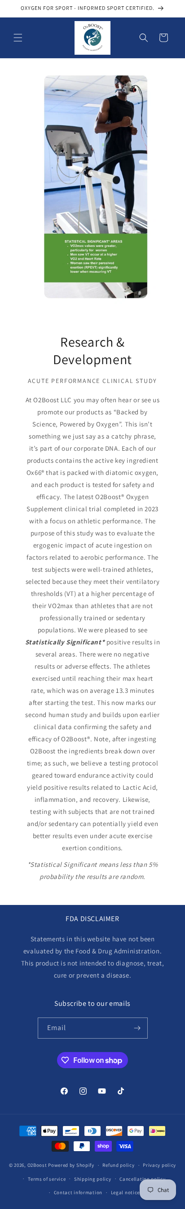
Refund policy (118, 1165)
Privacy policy (159, 1165)
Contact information (78, 1192)
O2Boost (37, 1165)
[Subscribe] (137, 1028)
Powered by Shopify (71, 1165)
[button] (18, 38)
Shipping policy (92, 1179)
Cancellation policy (142, 1179)
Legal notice (125, 1192)
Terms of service (47, 1179)
